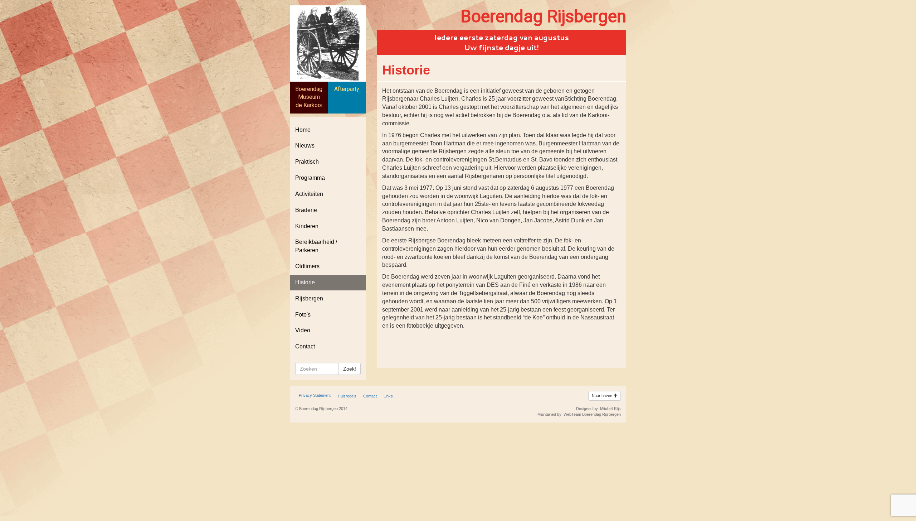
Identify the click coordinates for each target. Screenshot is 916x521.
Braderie (306, 210)
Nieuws (305, 146)
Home (303, 130)
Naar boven (602, 396)
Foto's (303, 315)
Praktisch (307, 162)
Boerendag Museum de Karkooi (308, 97)
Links (388, 396)
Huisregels (347, 396)
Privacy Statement (315, 395)
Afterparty (346, 89)
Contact (305, 346)
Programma (310, 178)
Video (302, 330)
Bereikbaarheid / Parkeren (316, 246)
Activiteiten (309, 194)
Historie (305, 282)
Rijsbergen (309, 298)
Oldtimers (307, 266)
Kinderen (306, 226)
